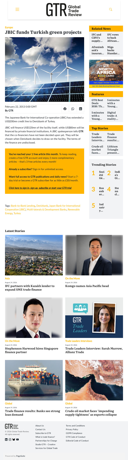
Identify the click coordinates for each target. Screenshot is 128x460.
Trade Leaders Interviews (78, 341)
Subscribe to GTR (43, 433)
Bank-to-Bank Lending (23, 206)
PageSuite (20, 456)
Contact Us (40, 430)
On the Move (72, 278)
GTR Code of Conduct (75, 437)
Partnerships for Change (46, 441)
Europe (9, 27)
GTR (10, 110)
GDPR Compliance (74, 433)
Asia (7, 278)
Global (8, 403)
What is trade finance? (45, 437)
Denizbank (42, 206)
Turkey (17, 213)
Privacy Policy (72, 430)
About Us (39, 426)
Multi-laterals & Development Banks (46, 209)
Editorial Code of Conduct (77, 441)
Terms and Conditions (75, 426)
